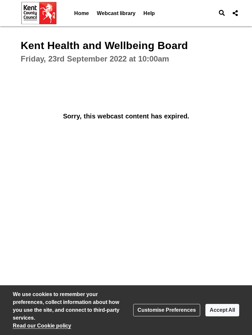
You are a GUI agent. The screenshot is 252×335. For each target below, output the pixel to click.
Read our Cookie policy (42, 325)
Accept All (222, 310)
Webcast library (116, 13)
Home (81, 13)
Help (149, 13)
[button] (222, 13)
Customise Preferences (166, 310)
